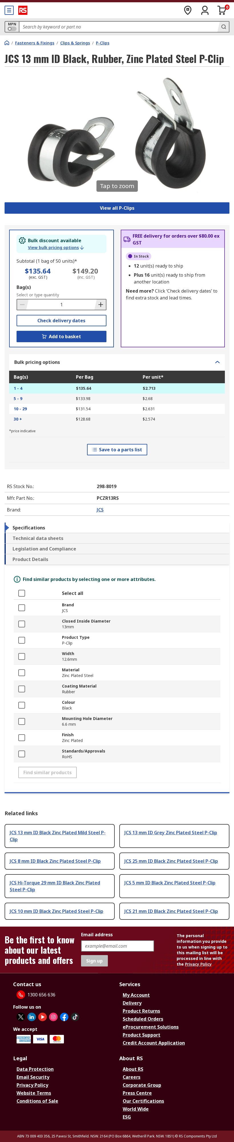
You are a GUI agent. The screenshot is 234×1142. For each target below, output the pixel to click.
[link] (56, 247)
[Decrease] (23, 304)
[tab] (117, 528)
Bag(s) (24, 287)
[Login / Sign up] (204, 10)
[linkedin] (31, 1017)
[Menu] (9, 10)
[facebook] (64, 1017)
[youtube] (42, 1017)
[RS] (22, 10)
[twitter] (21, 1017)
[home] (7, 42)
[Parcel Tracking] (187, 10)
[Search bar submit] (223, 27)
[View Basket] (222, 10)
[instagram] (53, 1017)
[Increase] (100, 304)
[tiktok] (75, 1017)
